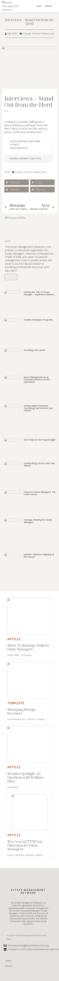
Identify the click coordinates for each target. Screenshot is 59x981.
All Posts (11, 277)
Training (38, 855)
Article (14, 639)
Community (12, 787)
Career (27, 33)
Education (19, 855)
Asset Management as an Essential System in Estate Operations (37, 379)
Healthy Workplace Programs (38, 319)
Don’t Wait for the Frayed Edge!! (39, 439)
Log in (38, 6)
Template (15, 703)
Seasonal (29, 855)
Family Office (13, 655)
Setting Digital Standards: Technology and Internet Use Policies (38, 408)
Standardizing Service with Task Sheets (39, 464)
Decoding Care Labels (34, 349)
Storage (41, 719)
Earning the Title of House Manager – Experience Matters (39, 293)
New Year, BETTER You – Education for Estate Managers (26, 845)
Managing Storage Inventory (21, 711)
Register (48, 6)
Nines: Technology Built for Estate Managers (28, 647)
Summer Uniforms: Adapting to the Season (39, 555)
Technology (26, 655)
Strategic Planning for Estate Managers (38, 521)
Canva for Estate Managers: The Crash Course (40, 493)
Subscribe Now (18, 148)
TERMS (8, 961)
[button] (31, 6)
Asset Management (16, 719)
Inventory (31, 719)
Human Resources (43, 33)
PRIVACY (8, 966)
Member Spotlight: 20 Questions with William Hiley (25, 777)
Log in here (35, 158)
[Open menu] (55, 6)
